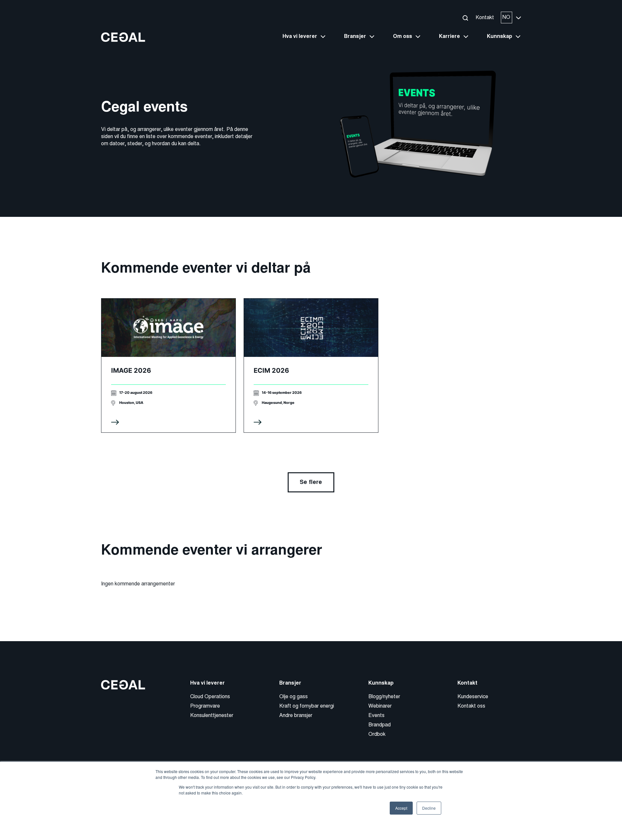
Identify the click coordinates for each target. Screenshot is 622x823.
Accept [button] (401, 808)
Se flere (311, 482)
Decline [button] (429, 808)
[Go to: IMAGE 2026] (168, 365)
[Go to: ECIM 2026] (311, 365)
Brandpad (379, 724)
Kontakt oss (471, 705)
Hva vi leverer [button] (299, 36)
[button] (465, 17)
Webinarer (380, 705)
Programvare (205, 705)
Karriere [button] (449, 36)
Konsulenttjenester (211, 715)
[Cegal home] (123, 36)
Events (376, 715)
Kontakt (485, 17)
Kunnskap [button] (499, 36)
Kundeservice (472, 696)
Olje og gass (293, 696)
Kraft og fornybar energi (306, 705)
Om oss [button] (402, 36)
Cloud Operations (210, 696)
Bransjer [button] (355, 36)
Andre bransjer (295, 715)
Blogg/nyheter (384, 696)
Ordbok (377, 734)
